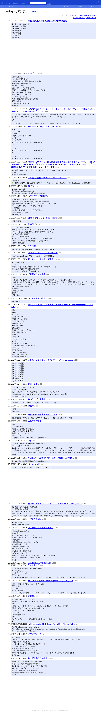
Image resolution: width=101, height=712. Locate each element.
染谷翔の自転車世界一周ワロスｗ (42, 414)
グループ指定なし (73, 15)
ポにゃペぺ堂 (34, 464)
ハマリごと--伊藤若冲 (37, 196)
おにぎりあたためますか (39, 658)
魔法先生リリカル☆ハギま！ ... (42, 259)
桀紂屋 (31, 596)
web (85, 15)
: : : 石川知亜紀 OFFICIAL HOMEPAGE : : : (47, 178)
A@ (29, 440)
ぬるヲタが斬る (35, 421)
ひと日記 (32, 246)
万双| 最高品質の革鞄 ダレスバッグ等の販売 (47, 21)
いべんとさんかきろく (38, 298)
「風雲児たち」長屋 (37, 274)
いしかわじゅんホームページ (40, 528)
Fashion (93, 15)
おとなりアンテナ (79, 18)
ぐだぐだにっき (35, 634)
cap (89, 15)
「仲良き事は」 (35, 519)
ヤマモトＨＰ (34, 565)
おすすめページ (91, 18)
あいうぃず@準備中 (36, 399)
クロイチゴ (33, 384)
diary (81, 15)
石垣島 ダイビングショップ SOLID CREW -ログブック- (55, 503)
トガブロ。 (33, 73)
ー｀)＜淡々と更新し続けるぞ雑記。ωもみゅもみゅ (50, 581)
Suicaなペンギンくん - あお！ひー (43, 253)
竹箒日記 (32, 224)
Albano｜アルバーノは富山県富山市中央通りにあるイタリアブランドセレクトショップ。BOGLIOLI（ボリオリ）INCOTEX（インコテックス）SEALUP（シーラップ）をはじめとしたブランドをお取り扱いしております (53, 164)
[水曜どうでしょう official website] (43, 218)
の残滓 (31, 406)
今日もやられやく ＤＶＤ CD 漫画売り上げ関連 (50, 458)
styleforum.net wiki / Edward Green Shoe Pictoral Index (51, 624)
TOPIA (31, 186)
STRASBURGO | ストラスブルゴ (42, 126)
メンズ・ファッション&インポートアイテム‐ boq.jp (50, 360)
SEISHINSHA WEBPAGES (39, 563)
